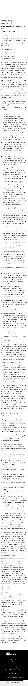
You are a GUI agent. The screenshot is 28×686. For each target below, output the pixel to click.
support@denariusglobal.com (10, 53)
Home (14, 658)
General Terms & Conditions (14, 670)
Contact (14, 666)
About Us (14, 660)
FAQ (14, 664)
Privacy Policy (14, 668)
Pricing (14, 662)
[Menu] (26, 7)
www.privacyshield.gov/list (9, 406)
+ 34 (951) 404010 (14, 673)
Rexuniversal (18, 682)
